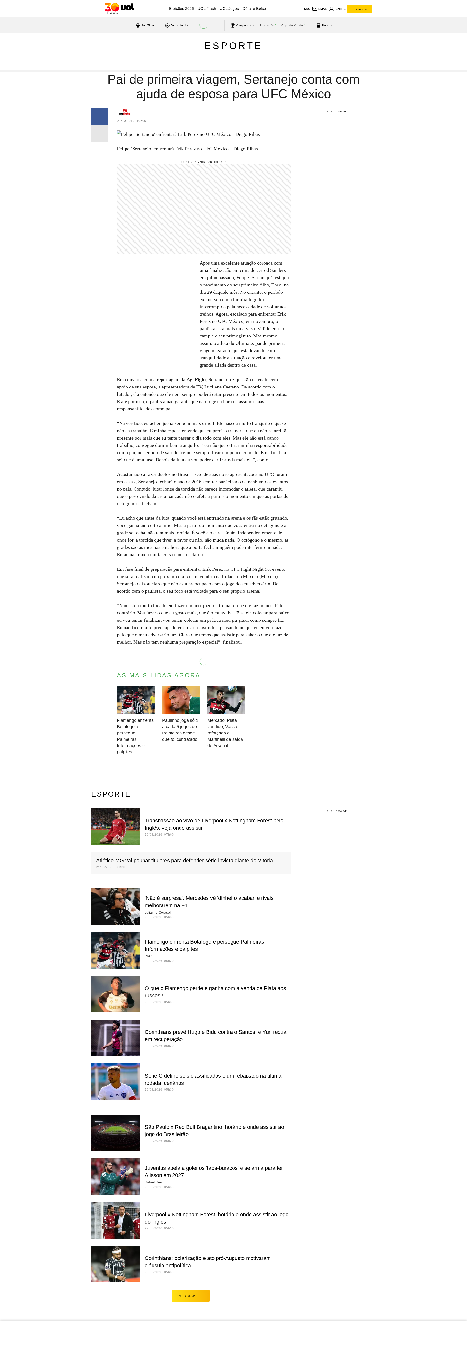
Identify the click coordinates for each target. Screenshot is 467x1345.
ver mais (187, 1296)
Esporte (233, 45)
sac (307, 9)
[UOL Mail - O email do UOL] (319, 9)
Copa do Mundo (292, 25)
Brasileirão (267, 25)
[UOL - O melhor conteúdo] (119, 8)
